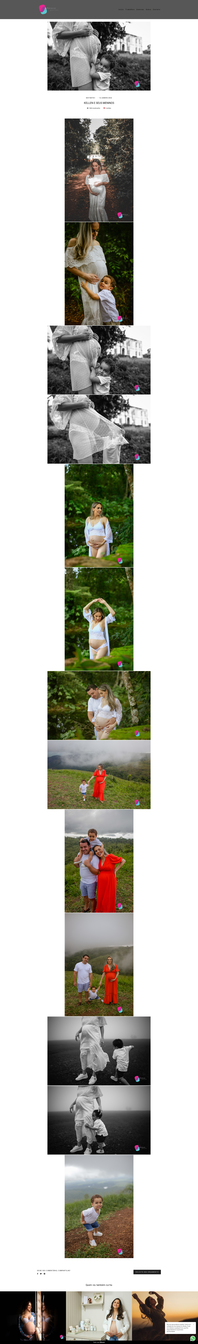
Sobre (148, 9)
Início (121, 9)
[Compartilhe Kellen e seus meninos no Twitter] (41, 1274)
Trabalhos (130, 9)
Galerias (140, 9)
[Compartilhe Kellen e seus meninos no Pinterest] (44, 1274)
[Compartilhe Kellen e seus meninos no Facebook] (37, 1274)
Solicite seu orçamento (147, 1272)
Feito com (99, 1342)
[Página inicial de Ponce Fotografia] (48, 9)
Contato (156, 9)
